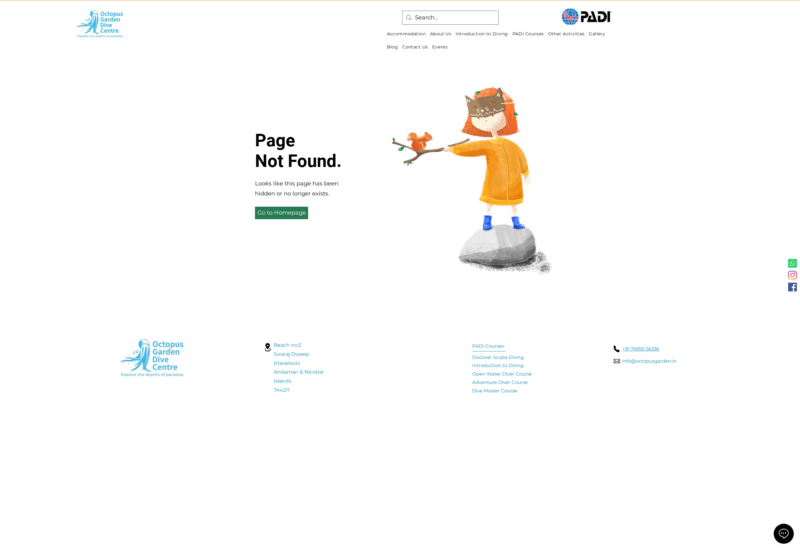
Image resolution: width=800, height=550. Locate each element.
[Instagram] (792, 275)
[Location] (268, 347)
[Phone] (616, 349)
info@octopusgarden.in (649, 361)
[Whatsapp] (792, 263)
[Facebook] (792, 287)
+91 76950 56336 (640, 349)
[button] (281, 213)
